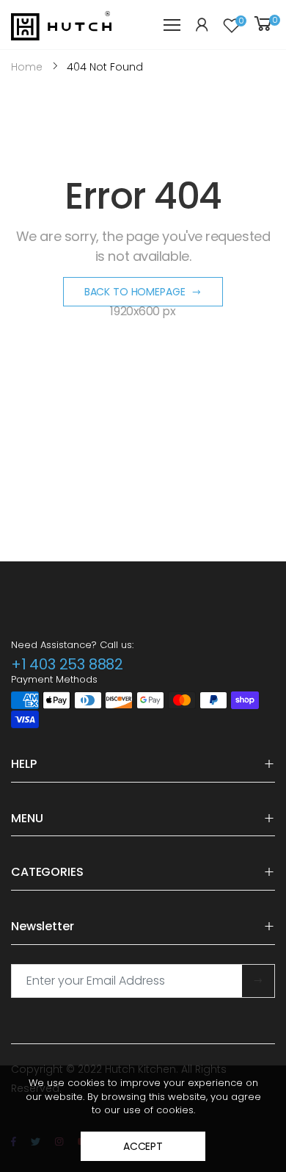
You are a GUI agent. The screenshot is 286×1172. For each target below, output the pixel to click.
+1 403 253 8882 (67, 664)
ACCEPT (143, 1146)
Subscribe (258, 981)
